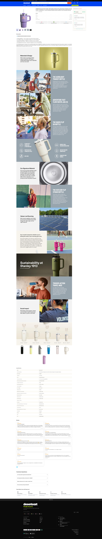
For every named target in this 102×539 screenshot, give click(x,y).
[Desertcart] (26, 3)
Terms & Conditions (75, 529)
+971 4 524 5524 (62, 526)
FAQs (77, 534)
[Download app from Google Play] (26, 533)
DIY (41, 5)
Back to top (51, 499)
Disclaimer (77, 532)
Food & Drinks (34, 5)
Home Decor (29, 5)
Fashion (38, 5)
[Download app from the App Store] (32, 533)
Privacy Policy (76, 531)
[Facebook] (78, 512)
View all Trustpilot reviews (79, 28)
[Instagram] (74, 512)
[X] (76, 512)
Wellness (24, 5)
